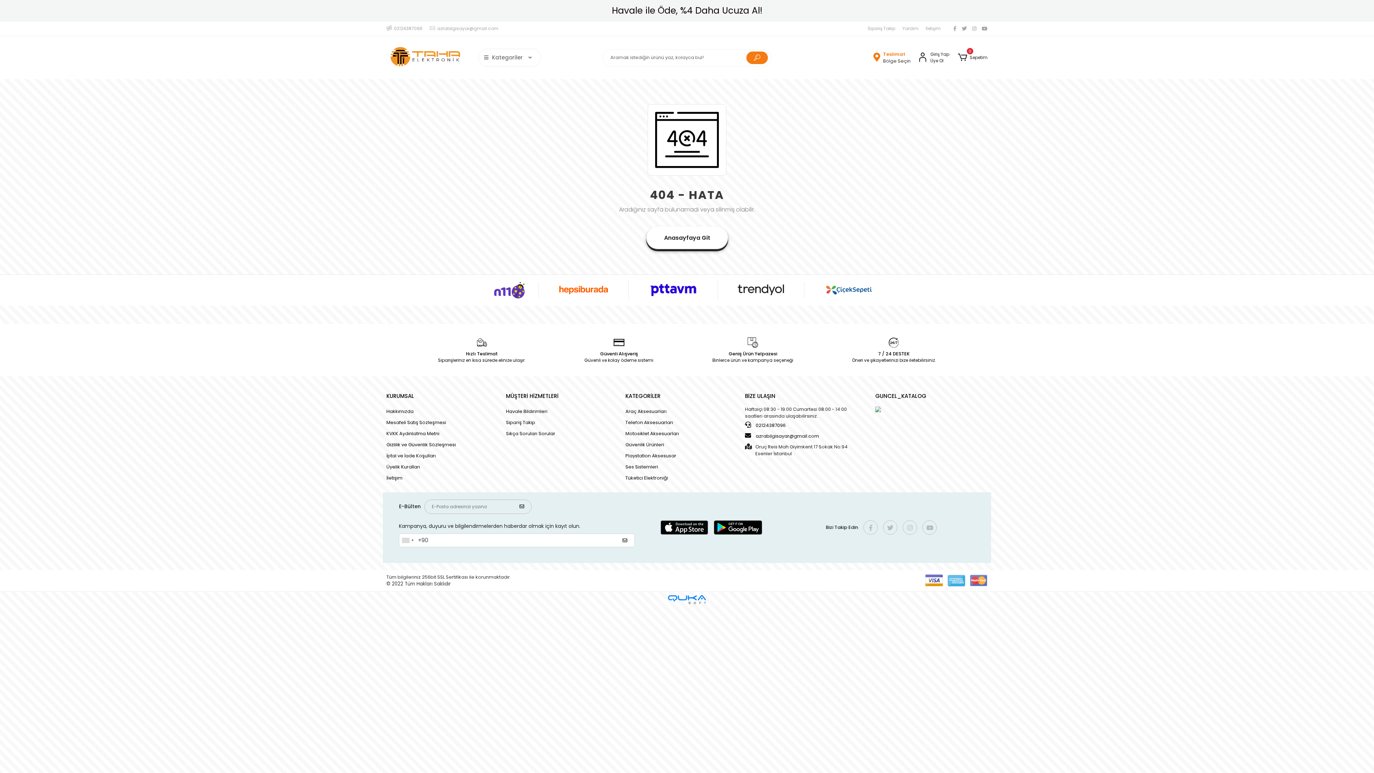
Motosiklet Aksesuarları (652, 433)
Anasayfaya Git (687, 238)
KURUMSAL (400, 396)
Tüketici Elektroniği (646, 478)
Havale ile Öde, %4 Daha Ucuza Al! (687, 10)
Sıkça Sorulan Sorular (530, 433)
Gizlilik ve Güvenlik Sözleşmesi (421, 444)
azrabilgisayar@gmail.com (787, 436)
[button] (973, 58)
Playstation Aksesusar (650, 455)
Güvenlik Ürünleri (644, 444)
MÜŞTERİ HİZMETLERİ (532, 396)
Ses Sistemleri (641, 466)
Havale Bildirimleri (526, 411)
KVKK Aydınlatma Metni (412, 433)
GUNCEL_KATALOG (900, 396)
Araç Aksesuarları (646, 411)
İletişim (933, 28)
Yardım (910, 28)
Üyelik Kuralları (403, 466)
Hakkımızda (400, 411)
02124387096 (770, 425)
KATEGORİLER (643, 396)
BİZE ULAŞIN (760, 396)
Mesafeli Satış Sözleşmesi (416, 422)
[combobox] (407, 540)
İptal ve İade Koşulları (411, 455)
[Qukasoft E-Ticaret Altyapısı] (687, 599)
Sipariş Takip (881, 28)
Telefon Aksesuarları (649, 422)
